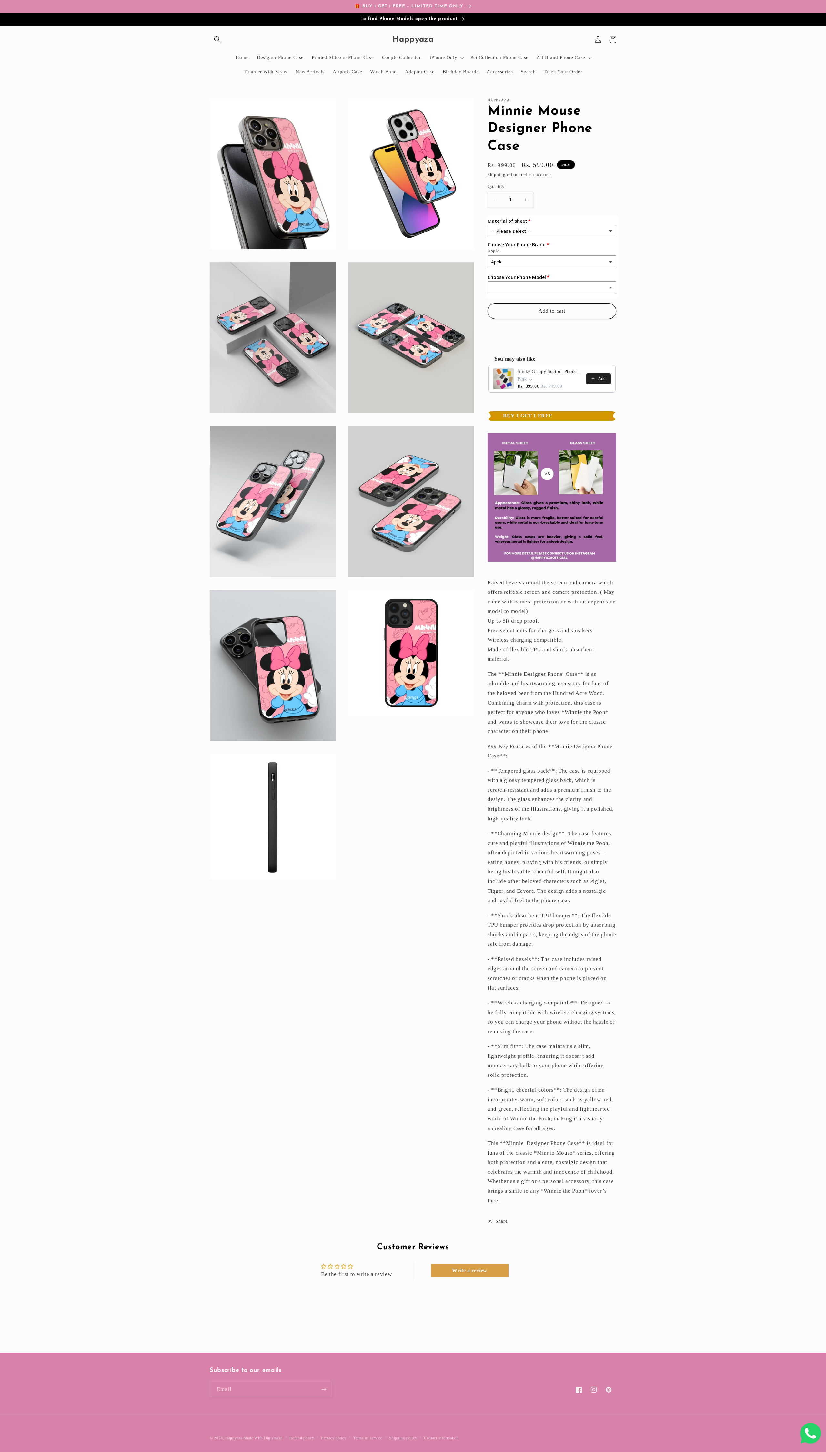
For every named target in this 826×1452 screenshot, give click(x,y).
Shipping (497, 174)
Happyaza (233, 1438)
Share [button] (501, 1221)
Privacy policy (333, 1438)
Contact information (441, 1438)
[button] (217, 39)
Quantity (496, 186)
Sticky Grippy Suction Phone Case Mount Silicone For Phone (550, 371)
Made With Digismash (263, 1438)
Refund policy (301, 1438)
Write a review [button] (469, 1270)
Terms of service (367, 1438)
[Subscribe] (324, 1389)
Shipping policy (403, 1438)
